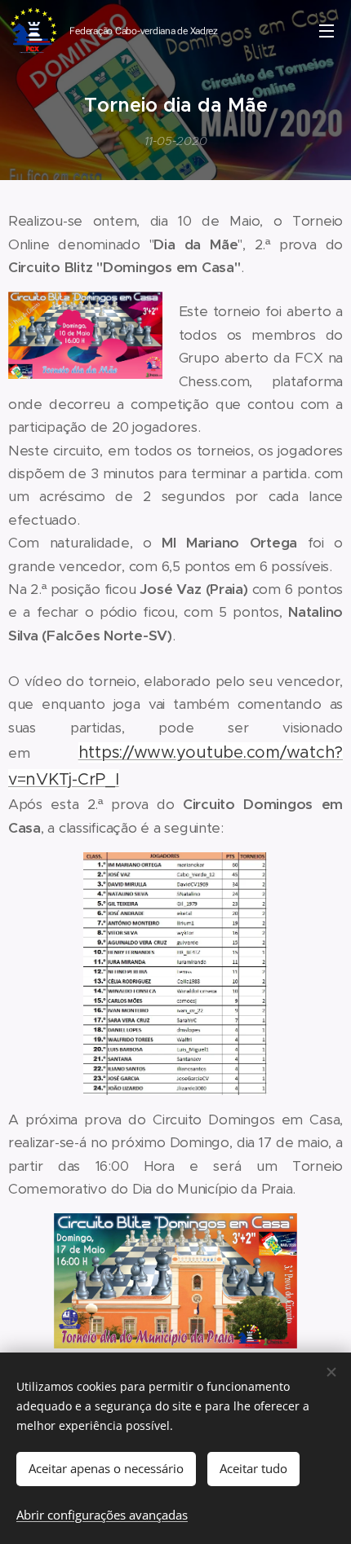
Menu (326, 30)
